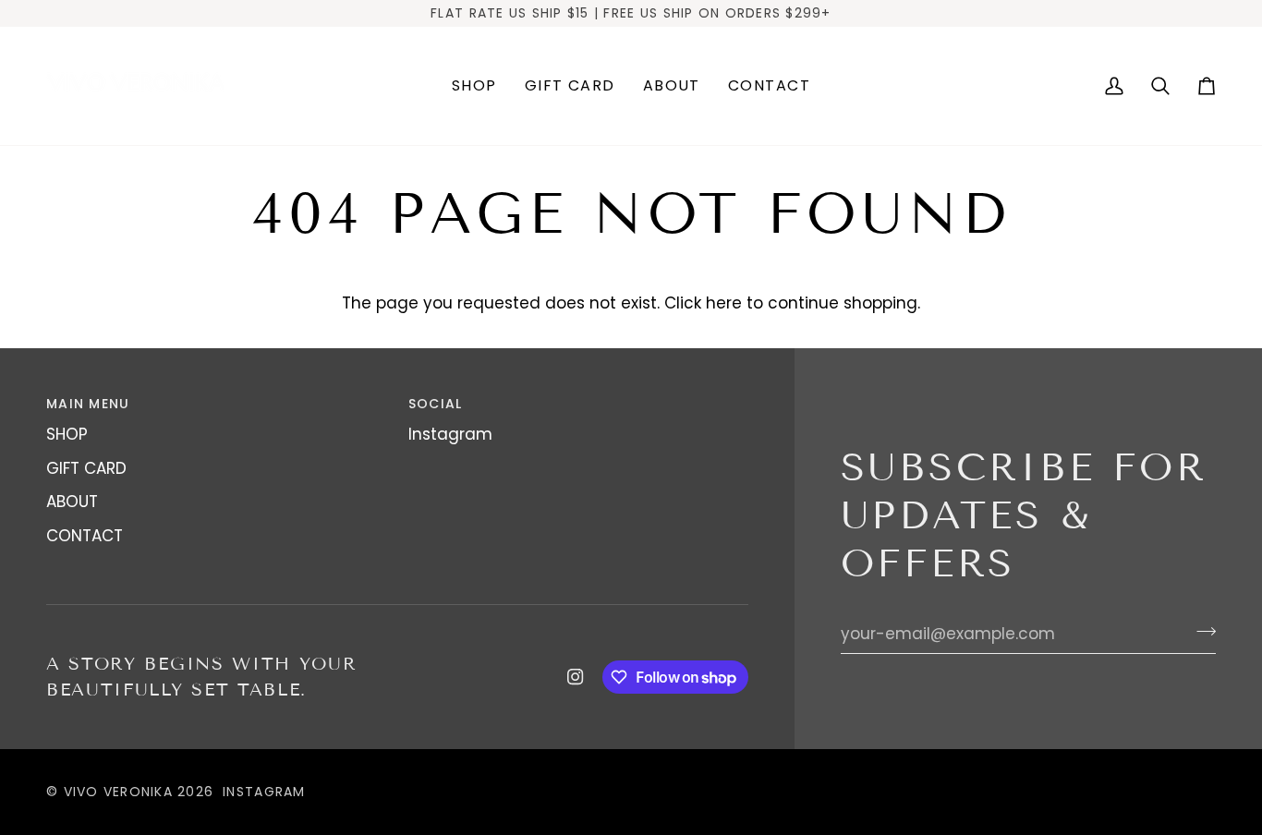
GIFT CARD (86, 468)
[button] (474, 86)
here (724, 303)
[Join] (1200, 632)
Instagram (450, 434)
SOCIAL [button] (435, 403)
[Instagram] (575, 677)
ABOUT (72, 501)
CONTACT (84, 536)
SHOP (67, 434)
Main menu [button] (87, 403)
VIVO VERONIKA (118, 791)
